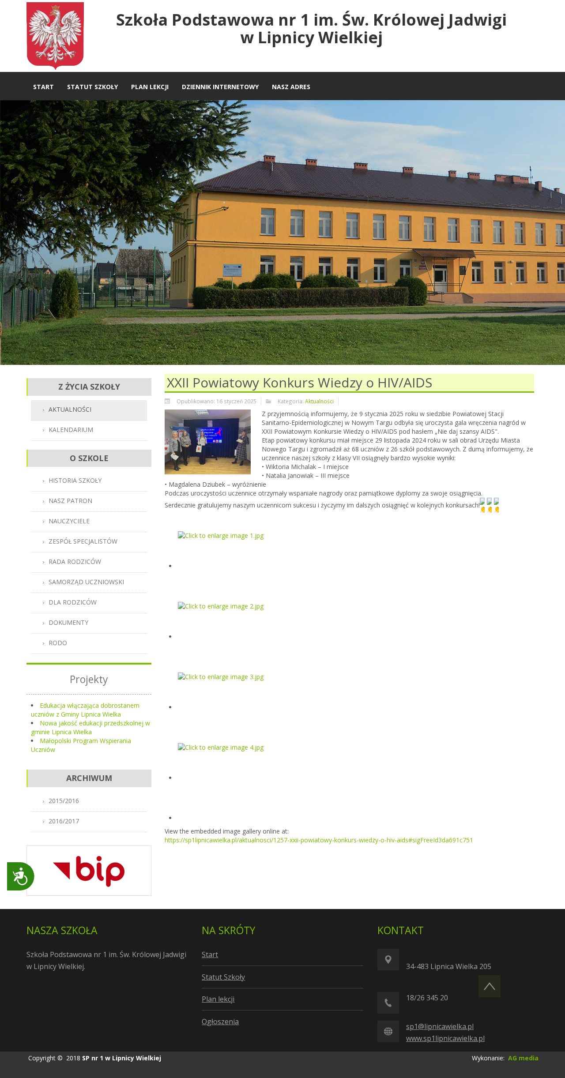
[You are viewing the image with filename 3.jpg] (222, 707)
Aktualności (319, 401)
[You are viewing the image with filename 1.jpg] (222, 566)
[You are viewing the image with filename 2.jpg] (222, 636)
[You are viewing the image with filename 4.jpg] (222, 778)
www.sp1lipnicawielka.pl (445, 1038)
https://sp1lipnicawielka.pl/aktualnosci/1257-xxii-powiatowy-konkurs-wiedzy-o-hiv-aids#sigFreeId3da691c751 (319, 840)
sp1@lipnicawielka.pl (440, 1026)
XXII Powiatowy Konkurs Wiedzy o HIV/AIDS (299, 382)
